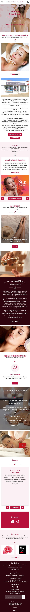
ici (17, 565)
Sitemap (15, 607)
